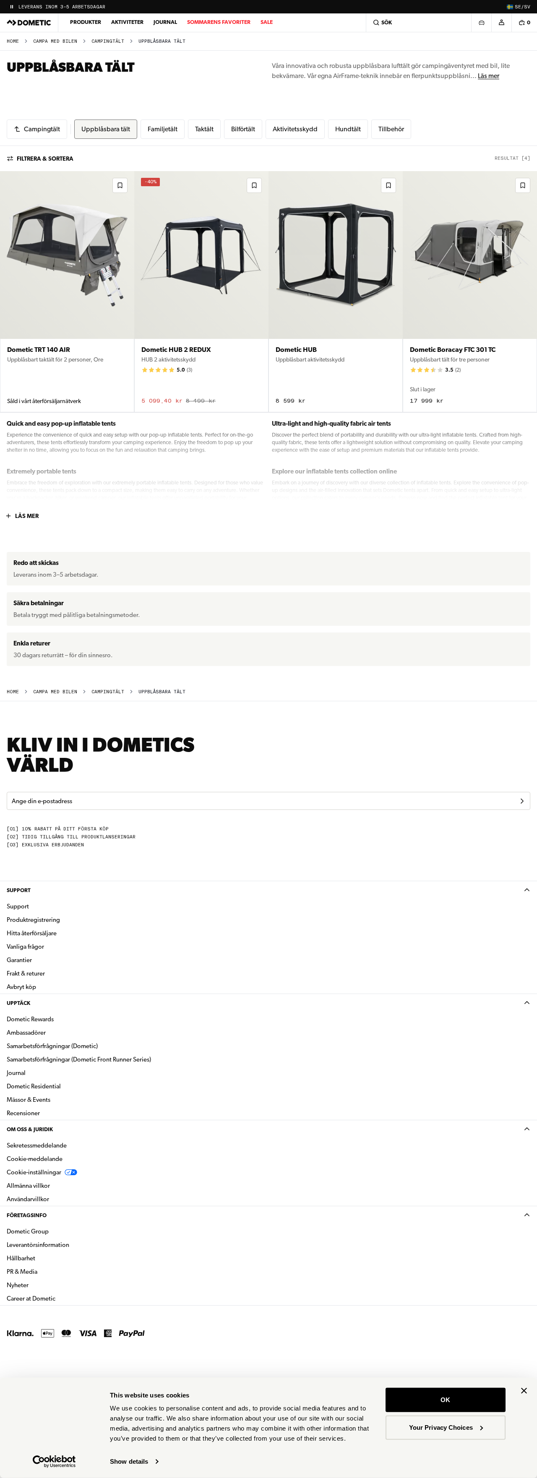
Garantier (19, 960)
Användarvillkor (28, 1199)
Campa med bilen (55, 41)
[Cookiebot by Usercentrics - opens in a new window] (54, 1461)
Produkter (85, 22)
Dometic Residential (60, 1086)
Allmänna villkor (28, 1185)
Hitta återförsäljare (32, 933)
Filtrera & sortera (45, 158)
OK (445, 1399)
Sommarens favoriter (218, 22)
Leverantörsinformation (38, 1245)
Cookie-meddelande (35, 1159)
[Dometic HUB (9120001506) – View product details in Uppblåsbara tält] (335, 291)
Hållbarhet (21, 1258)
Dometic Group (54, 1231)
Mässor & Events (28, 1099)
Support (19, 890)
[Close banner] (524, 1391)
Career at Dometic (57, 1298)
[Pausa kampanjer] (12, 7)
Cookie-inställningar (34, 1172)
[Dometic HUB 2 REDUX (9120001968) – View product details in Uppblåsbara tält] (201, 291)
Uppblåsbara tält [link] (161, 41)
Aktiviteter (127, 22)
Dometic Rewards (30, 1019)
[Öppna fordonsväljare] (481, 22)
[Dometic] (29, 23)
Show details (129, 1461)
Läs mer (488, 76)
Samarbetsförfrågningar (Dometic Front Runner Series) (79, 1059)
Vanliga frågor (25, 946)
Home (13, 41)
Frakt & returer (26, 973)
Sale (267, 22)
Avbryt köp (21, 987)
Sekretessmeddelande (37, 1145)
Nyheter (44, 1285)
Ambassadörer (26, 1032)
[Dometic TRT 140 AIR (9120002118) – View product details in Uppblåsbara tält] (67, 291)
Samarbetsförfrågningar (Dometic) (52, 1046)
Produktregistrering (33, 920)
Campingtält (107, 41)
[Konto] (501, 22)
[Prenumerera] (522, 801)
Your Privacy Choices (441, 1427)
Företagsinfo (27, 1215)
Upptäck (18, 1003)
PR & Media (48, 1271)
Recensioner (23, 1113)
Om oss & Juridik (30, 1129)
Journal (165, 22)
